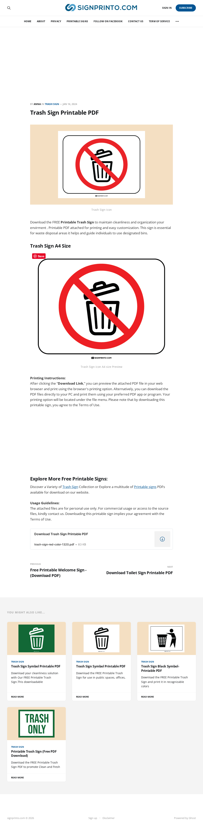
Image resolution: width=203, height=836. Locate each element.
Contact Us (136, 21)
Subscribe (185, 8)
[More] (177, 21)
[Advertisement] (101, 56)
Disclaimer (108, 818)
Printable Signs (77, 21)
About (41, 21)
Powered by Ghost (185, 818)
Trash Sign (52, 104)
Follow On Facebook (108, 21)
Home (27, 21)
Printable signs (145, 486)
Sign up (92, 818)
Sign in (166, 8)
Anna (37, 104)
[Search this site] (9, 8)
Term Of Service (159, 21)
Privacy (56, 21)
